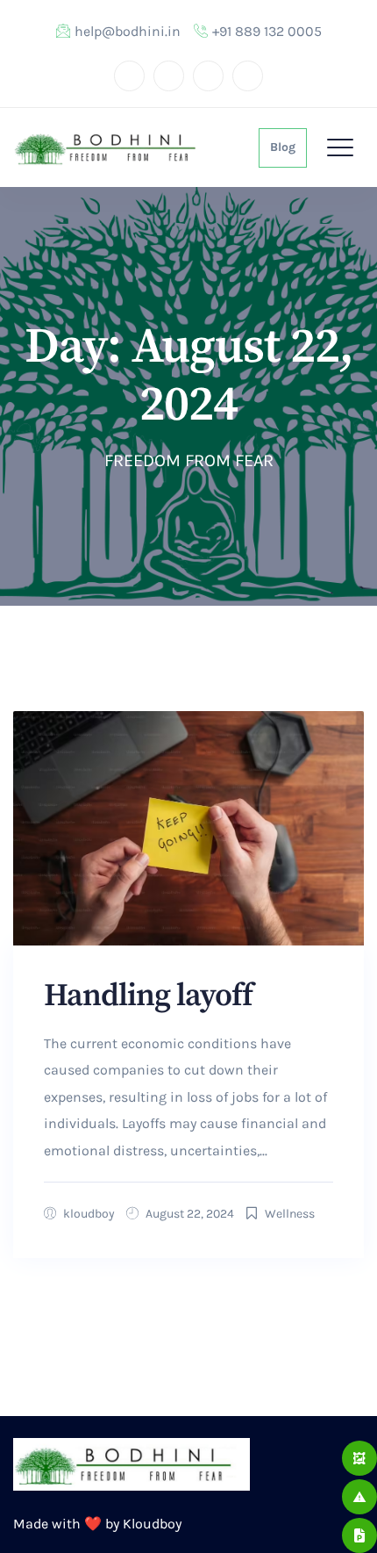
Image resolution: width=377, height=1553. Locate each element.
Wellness (290, 1213)
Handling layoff (148, 996)
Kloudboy (152, 1523)
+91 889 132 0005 (267, 31)
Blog (282, 147)
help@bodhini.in (128, 31)
